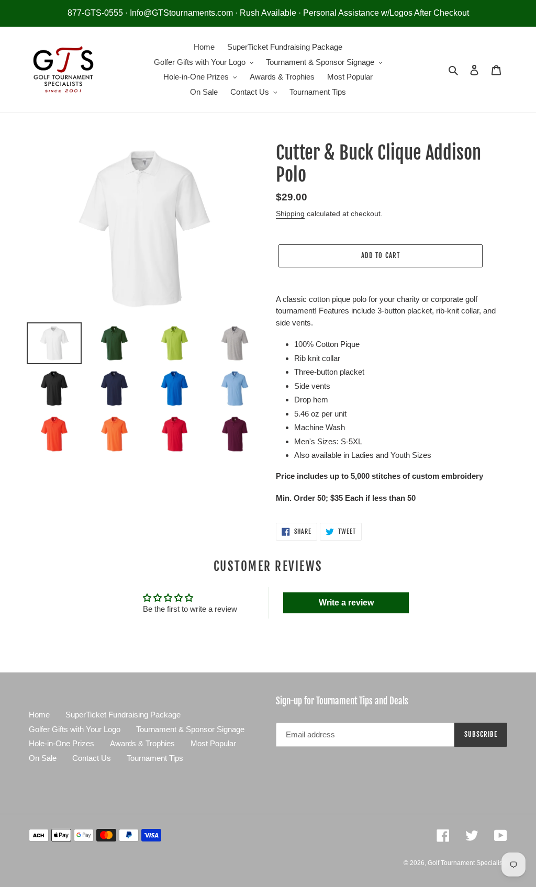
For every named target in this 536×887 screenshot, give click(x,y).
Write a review (346, 602)
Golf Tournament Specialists (467, 863)
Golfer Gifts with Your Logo (74, 729)
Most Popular (213, 743)
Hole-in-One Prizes (61, 743)
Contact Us (91, 758)
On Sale (43, 758)
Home (39, 714)
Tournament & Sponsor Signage (190, 729)
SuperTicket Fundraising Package (123, 714)
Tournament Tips (155, 758)
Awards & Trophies (142, 743)
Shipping (290, 213)
